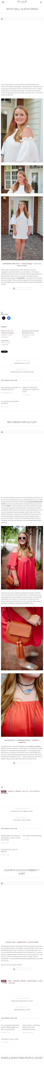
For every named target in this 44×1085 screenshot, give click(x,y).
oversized (16, 981)
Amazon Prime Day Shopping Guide (22, 372)
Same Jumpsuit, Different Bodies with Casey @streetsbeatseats (31, 1027)
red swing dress (9, 740)
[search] (41, 2)
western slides (33, 942)
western (12, 983)
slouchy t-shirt (10, 942)
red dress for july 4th (22, 363)
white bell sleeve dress (22, 820)
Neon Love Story (35, 746)
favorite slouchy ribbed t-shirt (22, 811)
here (19, 265)
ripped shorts (22, 942)
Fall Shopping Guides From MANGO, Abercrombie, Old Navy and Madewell (10, 1027)
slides (40, 981)
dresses (18, 791)
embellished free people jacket (22, 1001)
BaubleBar (21, 278)
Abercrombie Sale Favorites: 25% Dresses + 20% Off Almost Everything (11, 838)
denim (10, 981)
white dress (16, 263)
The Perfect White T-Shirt (10, 1039)
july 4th (25, 791)
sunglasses (22, 742)
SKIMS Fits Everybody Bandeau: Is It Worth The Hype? (31, 390)
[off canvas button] (3, 2)
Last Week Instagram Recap (32, 836)
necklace (35, 740)
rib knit (23, 981)
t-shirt (4, 983)
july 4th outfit (34, 791)
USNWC (8, 506)
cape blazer (5, 340)
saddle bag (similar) (23, 740)
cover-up (11, 791)
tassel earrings (27, 263)
